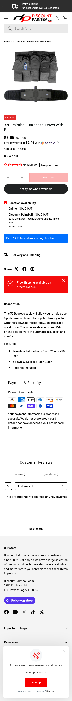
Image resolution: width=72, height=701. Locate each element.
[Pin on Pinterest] (32, 269)
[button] (65, 18)
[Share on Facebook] (24, 269)
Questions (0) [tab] (52, 474)
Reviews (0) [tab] (20, 474)
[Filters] (8, 486)
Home (7, 41)
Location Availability (22, 203)
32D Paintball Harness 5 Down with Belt (32, 41)
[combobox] (36, 28)
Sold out (49, 177)
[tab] (12, 304)
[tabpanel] (36, 340)
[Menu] (6, 18)
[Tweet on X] (16, 269)
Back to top (36, 528)
